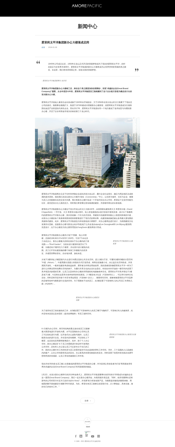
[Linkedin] (81, 435)
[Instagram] (87, 435)
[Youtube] (92, 435)
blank (88, 427)
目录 (87, 401)
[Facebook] (75, 435)
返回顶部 (87, 421)
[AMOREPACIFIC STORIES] (99, 435)
